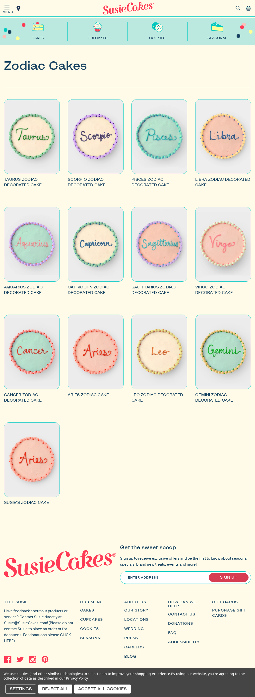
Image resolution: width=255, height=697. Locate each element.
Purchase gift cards (229, 613)
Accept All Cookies (102, 689)
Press (131, 638)
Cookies (89, 629)
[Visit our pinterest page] (45, 659)
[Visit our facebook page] (7, 659)
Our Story (136, 610)
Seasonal (91, 638)
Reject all (55, 689)
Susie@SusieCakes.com (25, 622)
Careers (134, 647)
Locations (19, 8)
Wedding (134, 629)
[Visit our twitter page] (20, 659)
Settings (21, 689)
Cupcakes (91, 619)
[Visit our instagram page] (32, 659)
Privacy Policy (77, 678)
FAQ (172, 633)
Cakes (87, 610)
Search (238, 8)
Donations (180, 623)
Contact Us (181, 614)
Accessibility (184, 642)
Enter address (143, 577)
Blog (130, 656)
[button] (7, 9)
